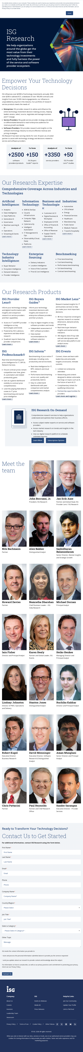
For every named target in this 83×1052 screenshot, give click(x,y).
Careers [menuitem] (9, 1005)
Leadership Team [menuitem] (12, 1013)
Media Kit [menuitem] (37, 1005)
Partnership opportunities (67, 391)
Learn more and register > (66, 396)
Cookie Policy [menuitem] (37, 1024)
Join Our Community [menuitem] (69, 1001)
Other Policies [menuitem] (50, 1024)
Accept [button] (69, 13)
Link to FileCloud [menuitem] (68, 1009)
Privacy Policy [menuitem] (11, 1024)
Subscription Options (56, 440)
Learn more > (7, 236)
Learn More (37, 440)
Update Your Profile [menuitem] (69, 1005)
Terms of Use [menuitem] (24, 1024)
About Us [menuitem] (10, 1001)
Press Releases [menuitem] (39, 1009)
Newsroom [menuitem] (10, 1017)
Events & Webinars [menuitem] (40, 1001)
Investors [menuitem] (10, 1009)
